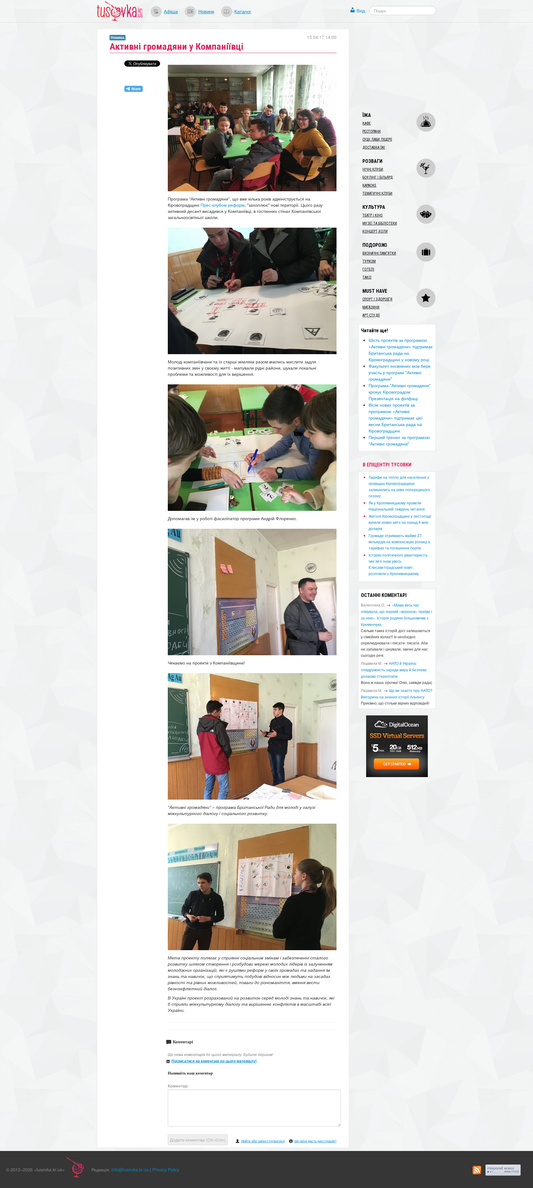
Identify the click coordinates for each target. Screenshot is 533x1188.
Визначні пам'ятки (379, 253)
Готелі (368, 269)
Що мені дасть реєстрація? (315, 1140)
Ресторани (371, 131)
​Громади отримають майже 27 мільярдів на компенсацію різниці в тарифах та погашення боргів (399, 541)
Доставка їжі (373, 147)
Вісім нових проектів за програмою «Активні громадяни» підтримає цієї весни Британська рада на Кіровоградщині (396, 418)
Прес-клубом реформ (222, 205)
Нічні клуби (372, 169)
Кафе (366, 123)
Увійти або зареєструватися (263, 1140)
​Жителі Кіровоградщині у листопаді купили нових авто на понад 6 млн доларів (400, 522)
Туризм (369, 261)
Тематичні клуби (377, 193)
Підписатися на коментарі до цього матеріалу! (214, 1061)
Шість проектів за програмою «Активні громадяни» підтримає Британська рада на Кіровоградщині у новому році (401, 349)
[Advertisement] (404, 67)
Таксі (366, 277)
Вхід (361, 10)
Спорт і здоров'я (377, 299)
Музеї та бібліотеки (379, 223)
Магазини (370, 307)
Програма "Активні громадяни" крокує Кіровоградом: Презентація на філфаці (400, 391)
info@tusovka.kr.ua (130, 1169)
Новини (206, 11)
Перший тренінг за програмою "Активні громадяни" (399, 440)
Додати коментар (197, 1139)
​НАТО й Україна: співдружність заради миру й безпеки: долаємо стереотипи (394, 669)
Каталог (242, 11)
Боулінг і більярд (377, 177)
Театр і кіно (372, 215)
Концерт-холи (375, 231)
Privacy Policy (165, 1169)
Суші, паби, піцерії (377, 139)
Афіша (171, 11)
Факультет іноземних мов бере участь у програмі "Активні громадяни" (400, 372)
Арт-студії (371, 315)
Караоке (369, 185)
